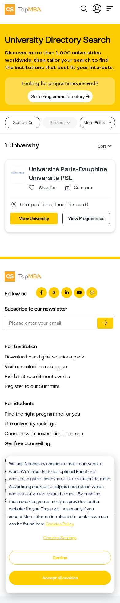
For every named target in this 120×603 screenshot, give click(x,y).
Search (20, 122)
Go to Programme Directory (58, 96)
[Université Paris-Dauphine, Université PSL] (17, 172)
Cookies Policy (60, 524)
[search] (84, 10)
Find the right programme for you (42, 414)
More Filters (95, 122)
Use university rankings (30, 424)
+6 (85, 205)
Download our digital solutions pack (44, 357)
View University (34, 218)
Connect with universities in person (44, 434)
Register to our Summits (32, 386)
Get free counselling (27, 443)
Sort (102, 146)
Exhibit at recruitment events (37, 376)
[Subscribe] (105, 323)
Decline (60, 557)
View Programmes (86, 218)
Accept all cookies (60, 578)
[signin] (96, 8)
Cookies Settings (60, 537)
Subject (58, 122)
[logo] (23, 9)
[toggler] (110, 8)
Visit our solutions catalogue (36, 367)
